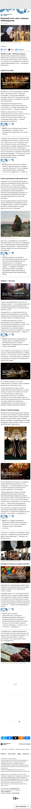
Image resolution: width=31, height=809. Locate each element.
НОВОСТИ (3, 754)
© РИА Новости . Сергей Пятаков (7, 42)
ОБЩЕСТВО (11, 749)
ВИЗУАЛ (27, 749)
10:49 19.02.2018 (4, 23)
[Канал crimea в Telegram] (4, 737)
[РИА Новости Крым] (6, 15)
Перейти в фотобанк (17, 42)
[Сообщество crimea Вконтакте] (9, 737)
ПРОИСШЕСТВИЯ (19, 749)
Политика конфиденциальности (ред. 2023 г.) (13, 770)
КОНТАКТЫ (26, 754)
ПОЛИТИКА (5, 749)
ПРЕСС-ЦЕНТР (12, 754)
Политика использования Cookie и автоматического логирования (15, 767)
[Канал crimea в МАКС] (27, 737)
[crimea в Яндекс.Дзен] (15, 737)
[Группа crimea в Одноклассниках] (21, 737)
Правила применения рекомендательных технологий (15, 771)
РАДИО (19, 754)
